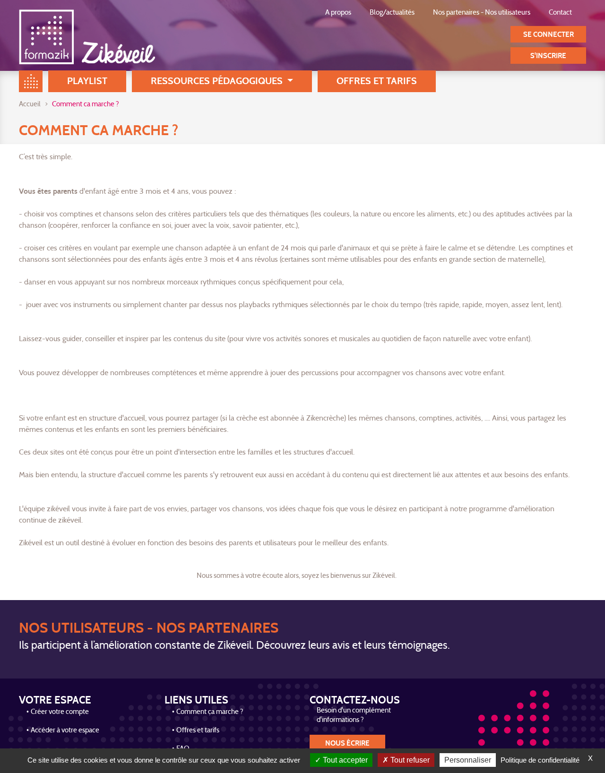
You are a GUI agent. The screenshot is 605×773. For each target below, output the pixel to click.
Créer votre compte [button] (60, 712)
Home (31, 81)
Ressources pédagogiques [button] (218, 81)
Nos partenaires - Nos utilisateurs (481, 13)
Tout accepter (344, 760)
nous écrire (347, 743)
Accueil (30, 104)
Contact (560, 13)
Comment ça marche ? (209, 712)
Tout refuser (409, 760)
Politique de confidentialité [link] (540, 760)
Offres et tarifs (377, 81)
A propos (338, 13)
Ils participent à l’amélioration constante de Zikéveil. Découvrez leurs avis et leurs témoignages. (234, 646)
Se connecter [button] (548, 35)
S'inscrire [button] (548, 56)
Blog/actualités (392, 13)
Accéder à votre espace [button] (65, 730)
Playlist (87, 81)
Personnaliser (467, 760)
